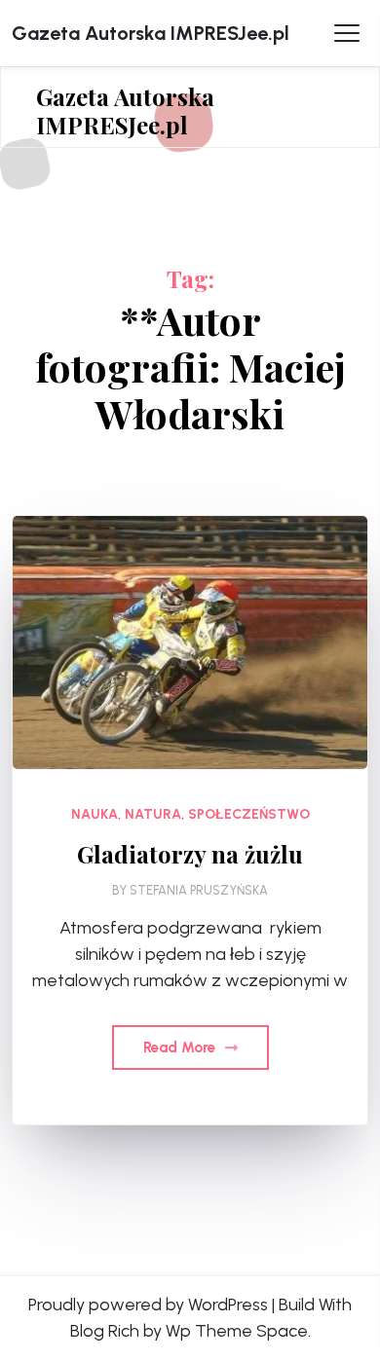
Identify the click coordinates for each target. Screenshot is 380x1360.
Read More (181, 1047)
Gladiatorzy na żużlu (190, 854)
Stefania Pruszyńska (199, 890)
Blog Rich (104, 1331)
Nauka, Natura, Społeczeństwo (190, 814)
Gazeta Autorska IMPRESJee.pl (150, 33)
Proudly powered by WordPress (148, 1304)
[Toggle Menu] (346, 33)
